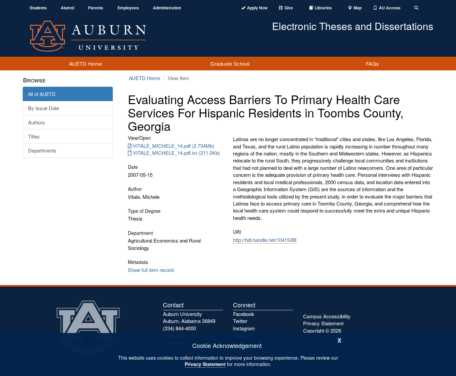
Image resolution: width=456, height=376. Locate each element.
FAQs (372, 63)
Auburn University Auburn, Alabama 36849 (189, 317)
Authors (36, 122)
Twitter (240, 320)
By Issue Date (43, 107)
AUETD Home (85, 63)
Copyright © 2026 (322, 330)
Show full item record (151, 269)
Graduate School (230, 63)
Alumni (67, 8)
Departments (42, 150)
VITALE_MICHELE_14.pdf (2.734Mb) (173, 145)
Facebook (243, 313)
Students (38, 8)
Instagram (244, 328)
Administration (167, 8)
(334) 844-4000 (179, 328)
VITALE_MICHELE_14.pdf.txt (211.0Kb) (176, 152)
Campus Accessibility (327, 316)
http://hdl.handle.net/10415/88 (264, 239)
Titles (34, 136)
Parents (95, 8)
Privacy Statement (205, 364)
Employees (128, 8)
